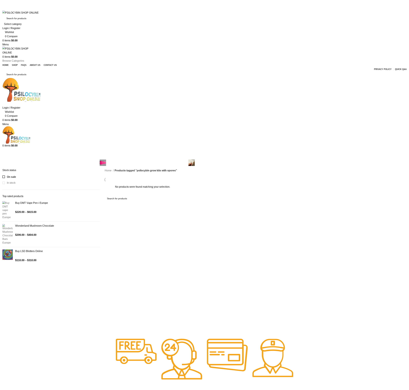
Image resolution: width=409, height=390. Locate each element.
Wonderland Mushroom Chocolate (34, 225)
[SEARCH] (401, 20)
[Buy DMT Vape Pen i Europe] (7, 210)
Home (108, 170)
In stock (10, 182)
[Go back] (169, 152)
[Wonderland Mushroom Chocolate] (7, 234)
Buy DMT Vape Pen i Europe (31, 203)
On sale (11, 177)
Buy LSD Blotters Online (29, 251)
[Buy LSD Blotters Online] (7, 255)
